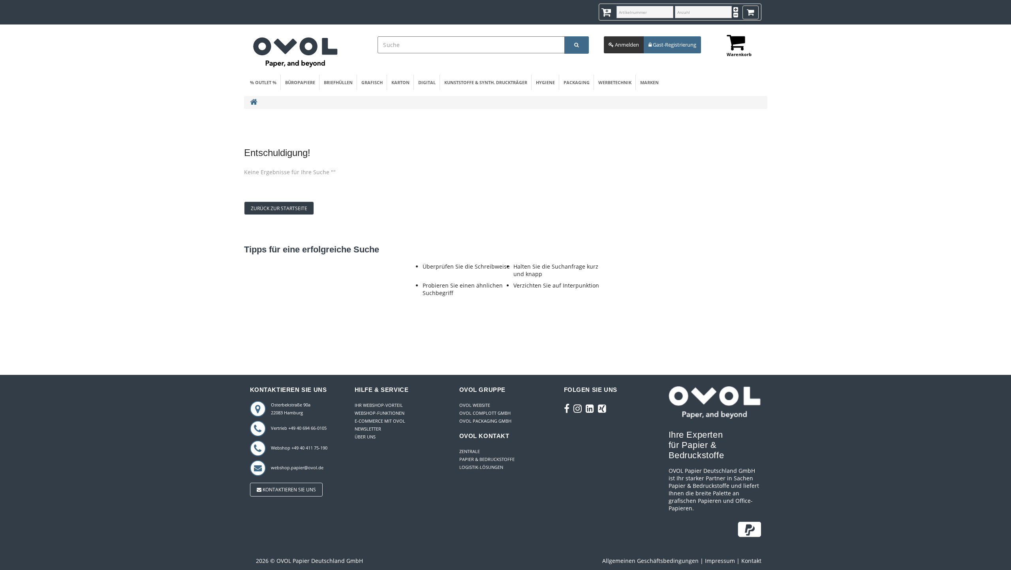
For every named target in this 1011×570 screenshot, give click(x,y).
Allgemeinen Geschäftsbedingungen (650, 560)
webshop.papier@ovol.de (297, 467)
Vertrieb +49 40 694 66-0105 (299, 428)
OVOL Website (474, 405)
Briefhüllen (338, 82)
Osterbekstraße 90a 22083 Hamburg (290, 409)
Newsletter (368, 429)
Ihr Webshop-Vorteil (379, 405)
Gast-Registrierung (674, 44)
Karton (400, 82)
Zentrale (469, 451)
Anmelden (626, 44)
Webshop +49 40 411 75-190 (299, 448)
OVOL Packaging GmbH (485, 421)
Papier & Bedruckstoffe (487, 459)
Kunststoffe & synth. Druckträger (485, 82)
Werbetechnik (614, 82)
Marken (649, 82)
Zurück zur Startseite (279, 208)
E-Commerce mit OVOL (380, 421)
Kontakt (751, 560)
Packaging (577, 82)
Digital (427, 82)
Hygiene (545, 82)
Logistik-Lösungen (481, 467)
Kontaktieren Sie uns (288, 489)
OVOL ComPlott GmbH (485, 413)
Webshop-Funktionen (379, 413)
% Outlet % (263, 82)
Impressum (720, 560)
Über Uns (365, 437)
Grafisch (372, 82)
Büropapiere (300, 82)
